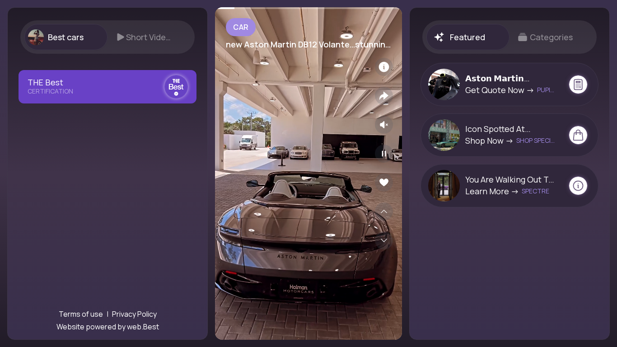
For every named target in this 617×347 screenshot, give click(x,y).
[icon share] (384, 96)
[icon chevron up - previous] (384, 211)
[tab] (66, 37)
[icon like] (384, 183)
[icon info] (384, 67)
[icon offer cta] (578, 84)
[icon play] (384, 154)
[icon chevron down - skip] (384, 240)
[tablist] (107, 37)
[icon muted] (384, 125)
